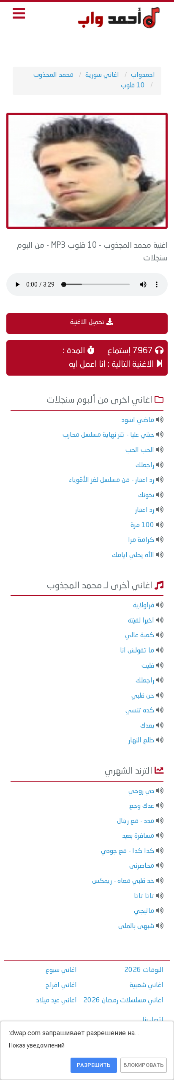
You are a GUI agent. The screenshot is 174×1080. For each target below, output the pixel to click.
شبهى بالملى (136, 926)
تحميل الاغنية (88, 322)
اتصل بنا (152, 1020)
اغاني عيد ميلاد (56, 1000)
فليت (147, 666)
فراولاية (143, 605)
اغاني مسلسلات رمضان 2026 (123, 1000)
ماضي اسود (138, 420)
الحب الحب (139, 450)
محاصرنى (141, 866)
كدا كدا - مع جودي (127, 851)
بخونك (146, 495)
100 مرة (142, 525)
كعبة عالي (139, 635)
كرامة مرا (141, 540)
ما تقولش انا (137, 650)
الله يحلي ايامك (133, 555)
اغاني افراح (61, 985)
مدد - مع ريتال (135, 821)
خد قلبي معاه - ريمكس (123, 881)
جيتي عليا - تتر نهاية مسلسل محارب (108, 435)
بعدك (147, 726)
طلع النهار (141, 740)
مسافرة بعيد (138, 836)
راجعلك (145, 465)
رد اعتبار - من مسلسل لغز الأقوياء (111, 480)
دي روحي (141, 791)
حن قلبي (142, 696)
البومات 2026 (143, 970)
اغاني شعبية (146, 985)
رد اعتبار (144, 510)
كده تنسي (139, 710)
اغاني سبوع (61, 970)
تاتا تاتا (144, 896)
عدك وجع (141, 806)
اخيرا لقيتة (141, 620)
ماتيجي (144, 911)
